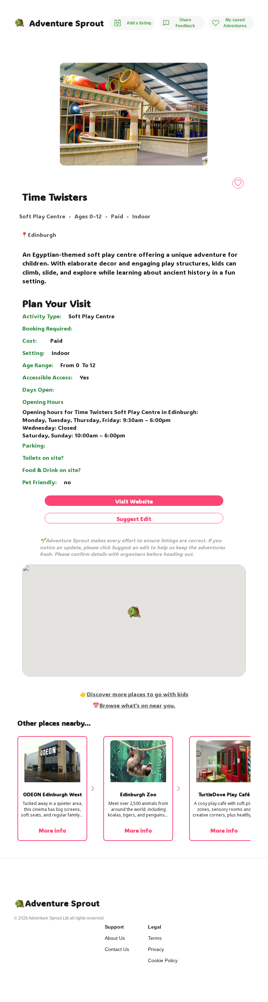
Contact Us (117, 949)
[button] (133, 612)
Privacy (156, 949)
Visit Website (134, 501)
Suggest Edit (134, 518)
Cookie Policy (163, 960)
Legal (154, 927)
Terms (155, 938)
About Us (115, 938)
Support (114, 927)
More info (52, 830)
